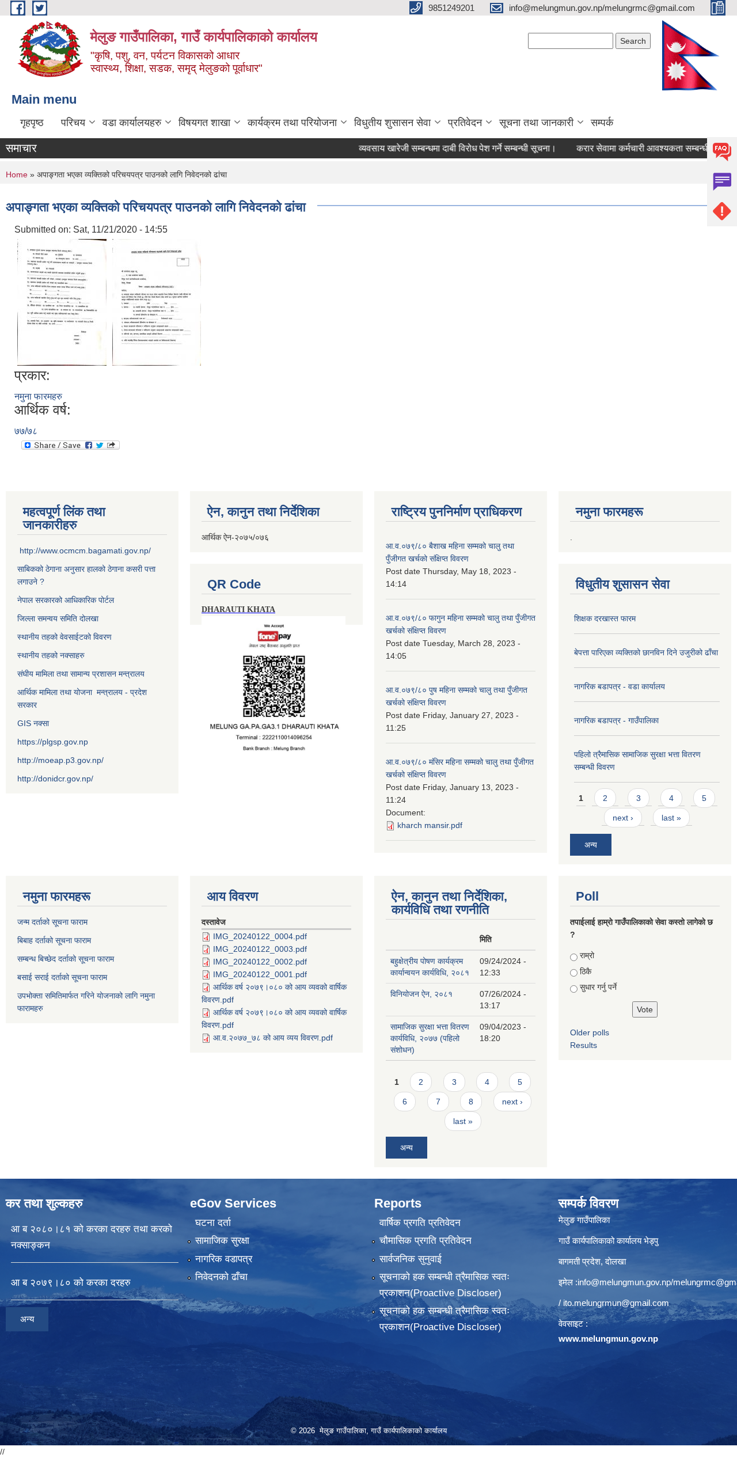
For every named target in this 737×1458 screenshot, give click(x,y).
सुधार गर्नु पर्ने (598, 987)
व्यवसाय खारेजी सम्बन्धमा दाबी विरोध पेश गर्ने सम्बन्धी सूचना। (434, 148)
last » (671, 817)
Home (17, 174)
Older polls (589, 1032)
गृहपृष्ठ (32, 122)
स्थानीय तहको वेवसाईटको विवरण (64, 636)
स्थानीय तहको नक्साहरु (51, 655)
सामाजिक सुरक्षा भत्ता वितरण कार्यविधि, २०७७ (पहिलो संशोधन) (429, 1038)
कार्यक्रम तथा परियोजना (292, 122)
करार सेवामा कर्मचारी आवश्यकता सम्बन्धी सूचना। (633, 148)
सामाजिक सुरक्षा (222, 1240)
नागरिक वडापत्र (223, 1259)
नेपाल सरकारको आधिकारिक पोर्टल (65, 600)
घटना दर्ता (213, 1222)
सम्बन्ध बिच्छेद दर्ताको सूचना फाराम (65, 958)
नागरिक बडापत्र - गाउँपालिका (616, 720)
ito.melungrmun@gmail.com (616, 1303)
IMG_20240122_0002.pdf (260, 961)
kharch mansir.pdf (429, 825)
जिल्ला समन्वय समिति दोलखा (57, 618)
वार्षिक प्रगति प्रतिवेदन (420, 1222)
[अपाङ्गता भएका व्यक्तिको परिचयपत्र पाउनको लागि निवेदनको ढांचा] (62, 301)
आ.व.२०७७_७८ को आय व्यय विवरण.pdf (273, 1037)
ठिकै (585, 971)
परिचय (73, 122)
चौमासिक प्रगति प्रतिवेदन (425, 1240)
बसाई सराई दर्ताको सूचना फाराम (62, 977)
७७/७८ (25, 431)
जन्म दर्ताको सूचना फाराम (52, 922)
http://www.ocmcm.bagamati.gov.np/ (85, 550)
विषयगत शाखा (204, 122)
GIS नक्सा (34, 723)
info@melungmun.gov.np (624, 1282)
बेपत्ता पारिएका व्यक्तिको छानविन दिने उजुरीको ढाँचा (646, 652)
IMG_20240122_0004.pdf (260, 936)
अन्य (590, 844)
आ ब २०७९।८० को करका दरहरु (71, 1282)
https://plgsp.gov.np (52, 741)
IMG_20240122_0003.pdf (260, 949)
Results (583, 1045)
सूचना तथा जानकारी (536, 122)
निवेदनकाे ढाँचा (221, 1276)
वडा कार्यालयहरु (131, 122)
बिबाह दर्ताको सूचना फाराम (54, 940)
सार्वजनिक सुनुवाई (410, 1259)
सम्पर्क (602, 122)
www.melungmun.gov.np (608, 1338)
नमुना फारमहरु (38, 396)
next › (623, 817)
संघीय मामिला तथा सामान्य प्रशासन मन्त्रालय (81, 673)
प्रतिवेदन (465, 122)
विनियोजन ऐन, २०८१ (421, 993)
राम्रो (587, 955)
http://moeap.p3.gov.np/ (60, 760)
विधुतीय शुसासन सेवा (392, 122)
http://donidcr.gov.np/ (55, 778)
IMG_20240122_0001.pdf (260, 974)
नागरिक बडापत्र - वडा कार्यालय (619, 686)
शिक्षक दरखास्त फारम (605, 618)
